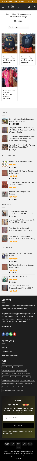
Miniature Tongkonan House (10, 380)
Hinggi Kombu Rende (8, 370)
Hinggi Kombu (18, 367)
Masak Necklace (15, 377)
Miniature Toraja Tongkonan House (12, 383)
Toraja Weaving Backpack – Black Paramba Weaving (9, 58)
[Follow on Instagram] (7, 334)
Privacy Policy (7, 351)
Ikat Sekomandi (21, 370)
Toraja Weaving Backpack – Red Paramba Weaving (27, 58)
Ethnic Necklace (7, 367)
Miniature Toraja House (27, 380)
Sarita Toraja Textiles (8, 390)
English (29, 1)
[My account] (29, 6)
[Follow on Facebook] (3, 334)
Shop (14, 14)
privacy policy (27, 431)
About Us (5, 347)
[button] (3, 6)
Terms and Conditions (9, 355)
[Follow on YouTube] (14, 334)
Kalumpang (5, 373)
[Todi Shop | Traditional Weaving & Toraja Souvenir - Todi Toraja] (18, 6)
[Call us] (11, 334)
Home (8, 14)
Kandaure (13, 373)
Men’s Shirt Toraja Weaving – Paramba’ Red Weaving (9, 93)
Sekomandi (20, 390)
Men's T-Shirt (26, 377)
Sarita (14, 387)
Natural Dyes (28, 383)
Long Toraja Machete (24, 373)
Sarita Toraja (22, 387)
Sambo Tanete (6, 387)
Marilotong (5, 377)
